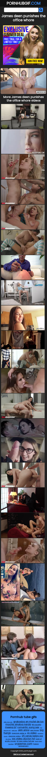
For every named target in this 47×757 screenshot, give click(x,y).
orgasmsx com (23, 743)
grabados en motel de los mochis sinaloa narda (24, 723)
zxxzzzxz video (14, 736)
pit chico (8, 739)
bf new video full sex (25, 741)
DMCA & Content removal (23, 754)
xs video (32, 733)
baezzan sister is (19, 733)
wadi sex (14, 730)
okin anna (23, 730)
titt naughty (36, 724)
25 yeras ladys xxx (32, 735)
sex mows (34, 730)
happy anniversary (28, 745)
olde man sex (8, 722)
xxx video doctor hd (23, 738)
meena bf (10, 727)
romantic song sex (28, 727)
